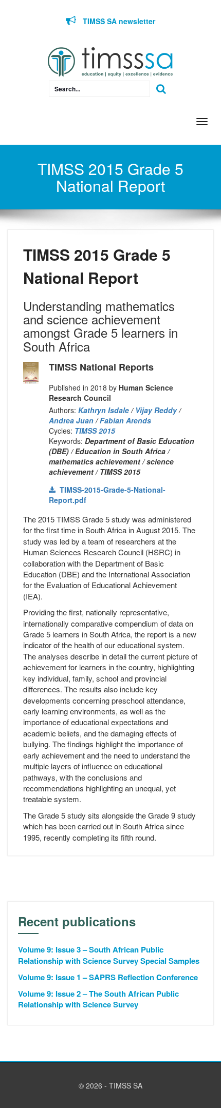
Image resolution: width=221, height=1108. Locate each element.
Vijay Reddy (156, 410)
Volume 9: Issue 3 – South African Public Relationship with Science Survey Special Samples (108, 955)
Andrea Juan (71, 420)
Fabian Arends (125, 420)
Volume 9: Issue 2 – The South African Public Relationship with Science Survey (98, 999)
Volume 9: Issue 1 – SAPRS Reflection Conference (108, 977)
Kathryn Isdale (103, 410)
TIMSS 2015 (95, 430)
